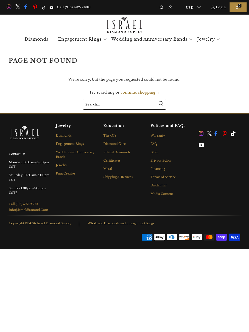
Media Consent (162, 194)
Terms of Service (163, 177)
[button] (39, 40)
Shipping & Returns (118, 177)
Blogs (155, 152)
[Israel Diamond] (124, 25)
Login (221, 7)
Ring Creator (65, 173)
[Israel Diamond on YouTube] (51, 7)
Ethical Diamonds (116, 152)
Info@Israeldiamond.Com (28, 210)
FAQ (154, 144)
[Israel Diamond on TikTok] (43, 7)
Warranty (158, 135)
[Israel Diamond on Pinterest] (35, 7)
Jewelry (61, 165)
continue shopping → (140, 92)
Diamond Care (114, 144)
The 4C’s (109, 135)
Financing (158, 169)
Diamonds (63, 135)
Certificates (111, 160)
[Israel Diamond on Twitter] (17, 7)
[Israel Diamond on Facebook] (26, 7)
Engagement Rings (70, 144)
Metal (107, 169)
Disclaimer (159, 185)
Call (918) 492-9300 (74, 7)
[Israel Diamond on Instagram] (8, 7)
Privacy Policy (161, 160)
